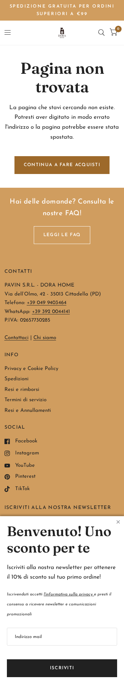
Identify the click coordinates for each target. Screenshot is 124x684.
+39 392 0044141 (51, 311)
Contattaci (16, 337)
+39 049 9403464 (46, 302)
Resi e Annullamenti (27, 410)
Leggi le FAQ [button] (62, 235)
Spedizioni (16, 379)
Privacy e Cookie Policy (31, 368)
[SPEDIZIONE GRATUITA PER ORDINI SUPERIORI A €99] (62, 10)
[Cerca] (101, 33)
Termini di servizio (25, 400)
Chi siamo (44, 337)
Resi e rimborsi (21, 389)
